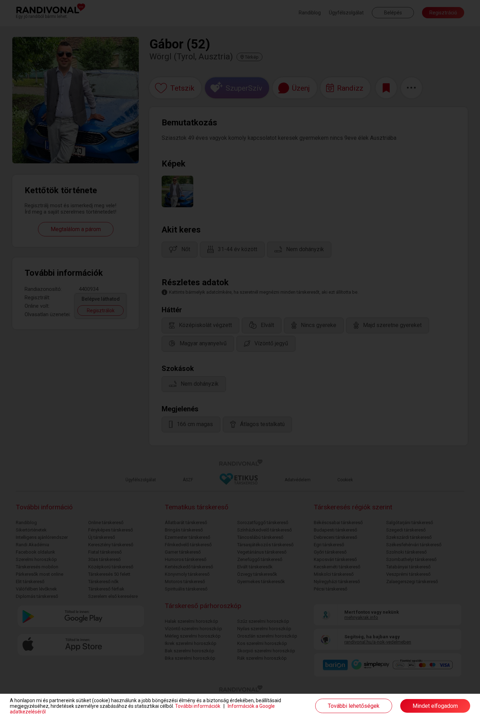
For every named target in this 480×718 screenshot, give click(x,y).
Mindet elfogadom (435, 706)
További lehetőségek (354, 706)
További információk (197, 706)
